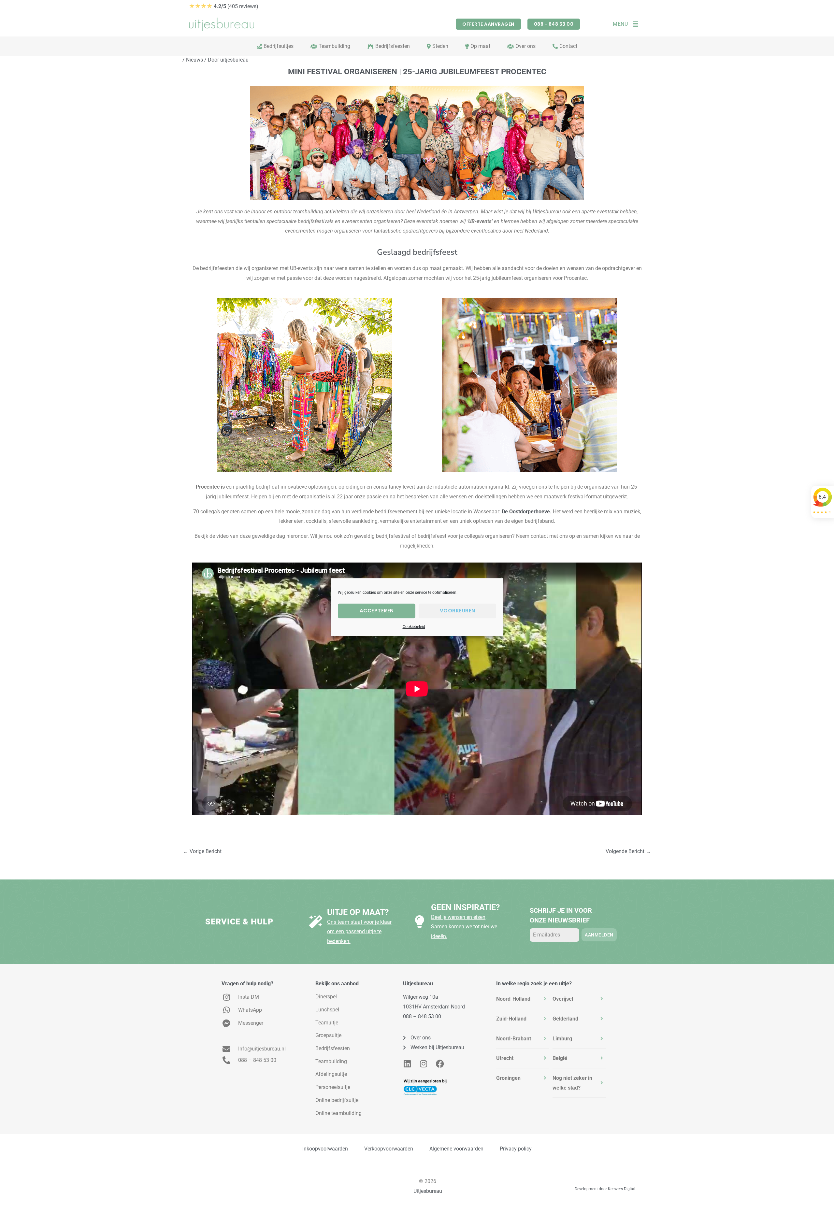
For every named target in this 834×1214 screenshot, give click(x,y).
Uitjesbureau (427, 1191)
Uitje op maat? (358, 912)
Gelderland (565, 1019)
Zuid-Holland (511, 1019)
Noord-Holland (513, 999)
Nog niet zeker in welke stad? (572, 1083)
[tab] (523, 999)
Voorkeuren (457, 610)
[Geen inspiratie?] (419, 921)
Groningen (508, 1078)
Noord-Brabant (513, 1038)
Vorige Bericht (202, 851)
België (560, 1058)
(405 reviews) (223, 6)
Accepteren (377, 610)
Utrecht (504, 1058)
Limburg (562, 1038)
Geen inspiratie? (465, 907)
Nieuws (194, 60)
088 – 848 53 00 (422, 1016)
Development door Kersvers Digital (605, 1189)
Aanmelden (599, 934)
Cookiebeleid (414, 626)
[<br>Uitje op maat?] (315, 921)
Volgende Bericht (628, 851)
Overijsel (563, 999)
